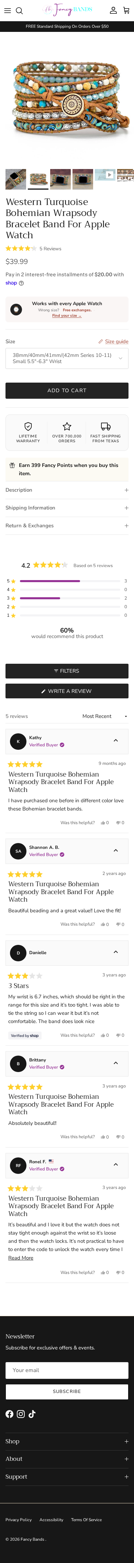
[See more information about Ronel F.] (116, 1165)
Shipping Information (30, 507)
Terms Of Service (86, 1520)
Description (18, 489)
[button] (33, 248)
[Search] (22, 10)
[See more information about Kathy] (116, 741)
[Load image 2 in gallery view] (67, 99)
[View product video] (105, 175)
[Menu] (7, 10)
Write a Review (82, 692)
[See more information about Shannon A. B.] (116, 851)
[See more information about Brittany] (116, 1064)
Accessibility (51, 1520)
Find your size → (67, 315)
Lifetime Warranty (28, 439)
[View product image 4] (82, 179)
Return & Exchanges (29, 525)
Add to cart (67, 390)
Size (10, 341)
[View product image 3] (60, 179)
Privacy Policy (18, 1520)
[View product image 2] (38, 179)
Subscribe (67, 1391)
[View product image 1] (15, 179)
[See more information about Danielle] (116, 953)
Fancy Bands (33, 1539)
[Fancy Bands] (67, 10)
